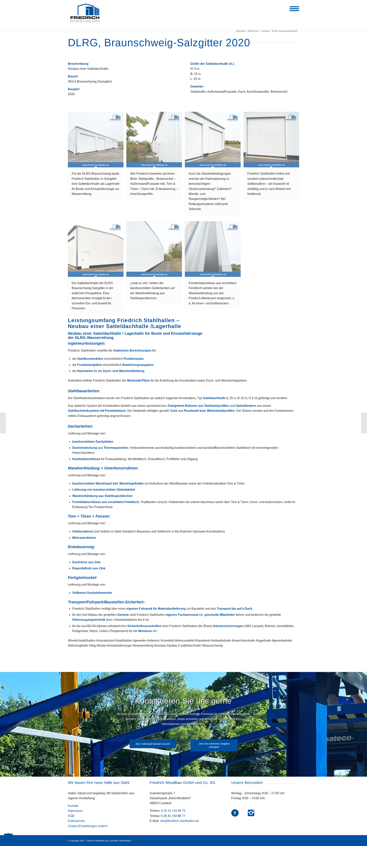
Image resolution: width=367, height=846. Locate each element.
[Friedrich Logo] (84, 13)
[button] (8, 837)
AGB (71, 816)
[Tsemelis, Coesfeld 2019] (364, 423)
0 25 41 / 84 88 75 (173, 810)
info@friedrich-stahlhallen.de (179, 820)
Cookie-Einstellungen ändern (88, 826)
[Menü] (293, 11)
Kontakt (73, 805)
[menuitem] (293, 11)
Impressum (75, 810)
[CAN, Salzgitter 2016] (3, 423)
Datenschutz (76, 820)
